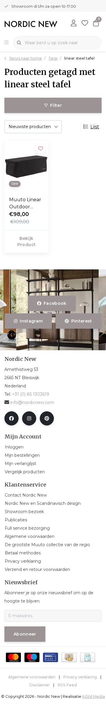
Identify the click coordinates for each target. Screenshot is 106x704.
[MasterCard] (13, 657)
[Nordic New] (30, 24)
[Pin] (50, 657)
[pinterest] (47, 418)
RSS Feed (67, 685)
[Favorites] (84, 23)
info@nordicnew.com (32, 402)
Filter (56, 105)
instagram (31, 321)
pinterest (81, 321)
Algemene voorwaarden (31, 677)
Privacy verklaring (80, 677)
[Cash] (69, 657)
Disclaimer (39, 685)
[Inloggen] (73, 23)
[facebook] (11, 418)
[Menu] (6, 42)
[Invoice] (87, 657)
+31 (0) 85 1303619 (30, 394)
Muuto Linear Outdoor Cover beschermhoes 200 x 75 (25, 203)
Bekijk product (26, 241)
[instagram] (29, 418)
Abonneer (25, 634)
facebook (55, 303)
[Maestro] (31, 657)
